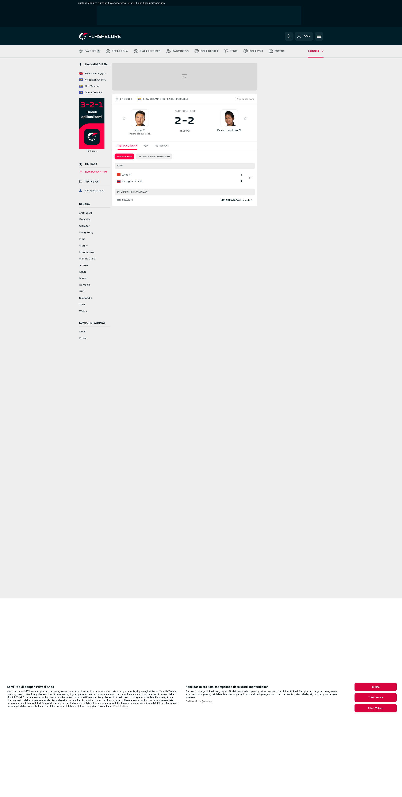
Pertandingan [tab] (127, 145)
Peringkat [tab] (161, 145)
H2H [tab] (146, 145)
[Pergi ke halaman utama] (108, 36)
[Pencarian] (289, 36)
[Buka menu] (319, 36)
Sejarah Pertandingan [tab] (154, 156)
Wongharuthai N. (229, 130)
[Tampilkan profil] (140, 118)
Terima (376, 686)
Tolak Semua (375, 697)
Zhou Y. (140, 130)
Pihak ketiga (120, 706)
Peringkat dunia (137, 133)
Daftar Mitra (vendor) (198, 701)
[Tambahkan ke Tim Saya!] (124, 118)
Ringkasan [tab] (124, 156)
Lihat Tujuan (375, 708)
